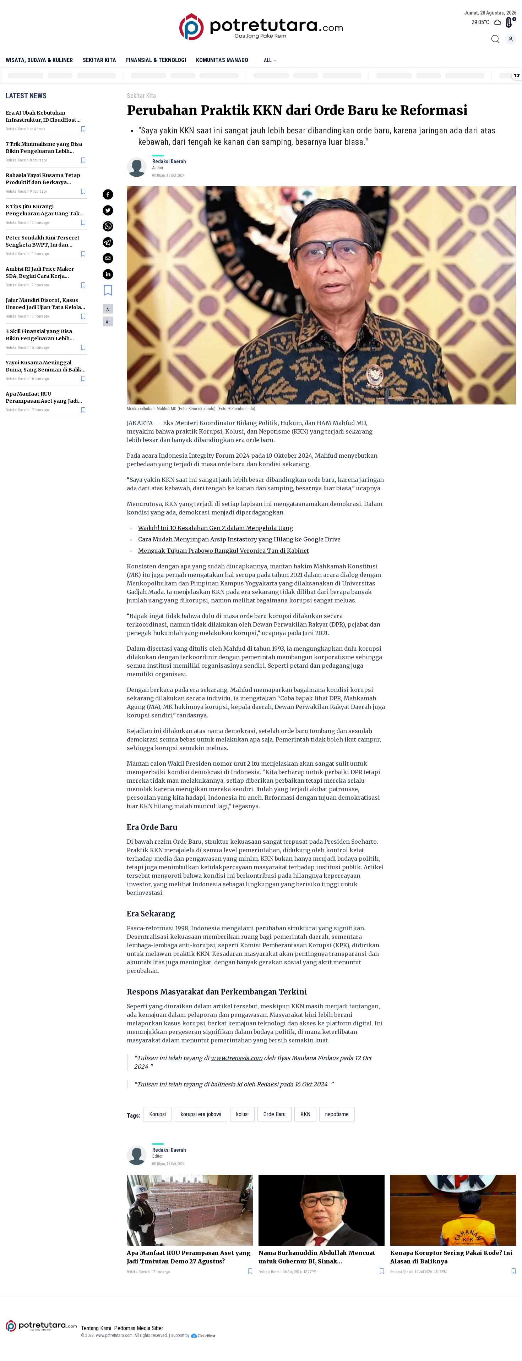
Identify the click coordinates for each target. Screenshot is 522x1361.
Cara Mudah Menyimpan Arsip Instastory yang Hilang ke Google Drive (239, 539)
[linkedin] (108, 274)
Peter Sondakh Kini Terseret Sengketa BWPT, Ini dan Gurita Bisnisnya (43, 245)
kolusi (242, 1114)
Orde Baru (274, 1114)
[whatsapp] (108, 226)
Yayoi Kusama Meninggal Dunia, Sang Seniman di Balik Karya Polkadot (43, 369)
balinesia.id (226, 1084)
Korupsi (157, 1114)
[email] (108, 258)
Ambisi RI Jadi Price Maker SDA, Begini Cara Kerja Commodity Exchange (40, 276)
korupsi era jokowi (201, 1114)
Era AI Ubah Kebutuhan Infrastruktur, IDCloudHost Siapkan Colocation (41, 120)
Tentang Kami (96, 1328)
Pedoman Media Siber (138, 1328)
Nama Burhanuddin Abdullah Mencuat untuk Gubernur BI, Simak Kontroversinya (317, 1257)
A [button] (108, 309)
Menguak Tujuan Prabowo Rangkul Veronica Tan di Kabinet (223, 550)
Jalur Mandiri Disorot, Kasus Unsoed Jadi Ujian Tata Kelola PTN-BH (43, 307)
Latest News (26, 96)
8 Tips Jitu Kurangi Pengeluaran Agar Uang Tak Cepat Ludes (43, 213)
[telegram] (108, 242)
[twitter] (108, 210)
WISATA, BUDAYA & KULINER (39, 60)
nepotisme (337, 1114)
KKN (305, 1114)
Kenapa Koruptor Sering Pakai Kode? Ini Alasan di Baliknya (451, 1257)
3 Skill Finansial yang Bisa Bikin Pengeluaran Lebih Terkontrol (39, 338)
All (268, 60)
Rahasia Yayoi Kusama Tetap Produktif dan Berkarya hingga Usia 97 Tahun (43, 182)
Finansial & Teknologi (156, 60)
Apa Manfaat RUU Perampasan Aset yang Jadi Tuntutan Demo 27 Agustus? (42, 401)
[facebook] (108, 194)
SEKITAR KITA (99, 60)
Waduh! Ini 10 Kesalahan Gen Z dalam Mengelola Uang (215, 527)
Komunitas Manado (222, 60)
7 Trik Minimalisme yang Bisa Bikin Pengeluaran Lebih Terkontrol (44, 151)
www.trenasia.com (236, 1058)
